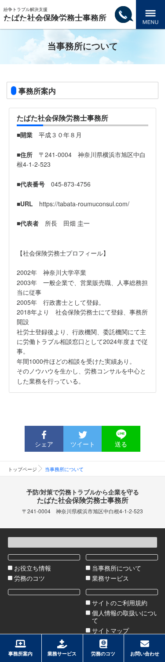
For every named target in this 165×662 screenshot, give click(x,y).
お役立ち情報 (32, 568)
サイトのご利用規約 (119, 603)
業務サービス (110, 578)
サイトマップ (110, 630)
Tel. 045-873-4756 (123, 28)
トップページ (22, 468)
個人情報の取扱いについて (126, 616)
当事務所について (116, 568)
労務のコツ (29, 578)
